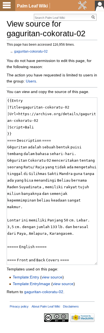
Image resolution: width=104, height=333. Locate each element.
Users (31, 81)
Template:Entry (26, 277)
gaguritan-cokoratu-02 (31, 52)
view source (52, 277)
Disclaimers (71, 307)
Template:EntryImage (31, 284)
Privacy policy (19, 307)
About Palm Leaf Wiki (46, 307)
